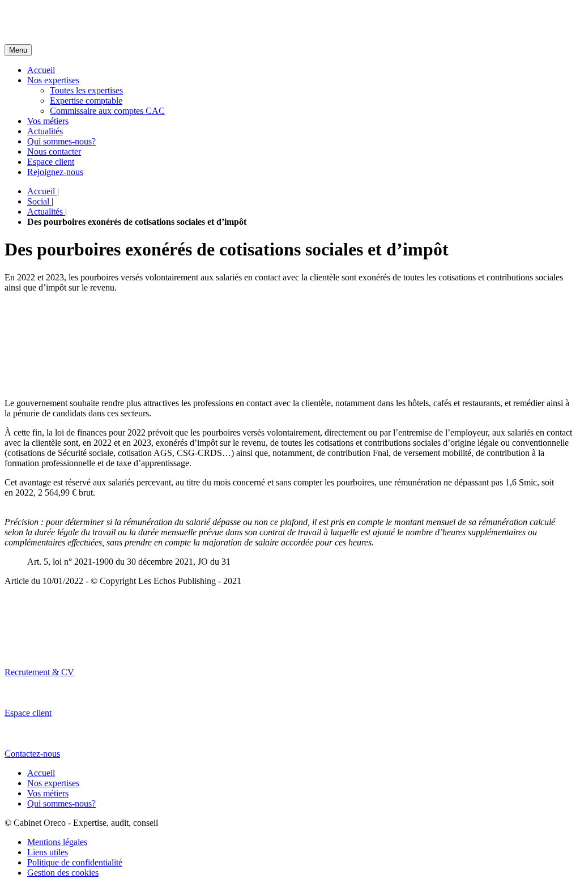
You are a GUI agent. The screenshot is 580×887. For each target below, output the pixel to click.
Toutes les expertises (86, 90)
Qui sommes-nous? (61, 141)
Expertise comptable (86, 100)
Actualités (45, 131)
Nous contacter (54, 151)
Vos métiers (48, 121)
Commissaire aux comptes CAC (107, 111)
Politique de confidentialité (74, 862)
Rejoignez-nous (55, 172)
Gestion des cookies (63, 872)
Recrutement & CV (39, 672)
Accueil (41, 70)
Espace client (50, 162)
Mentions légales (57, 842)
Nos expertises (53, 80)
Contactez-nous (32, 753)
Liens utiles (47, 852)
